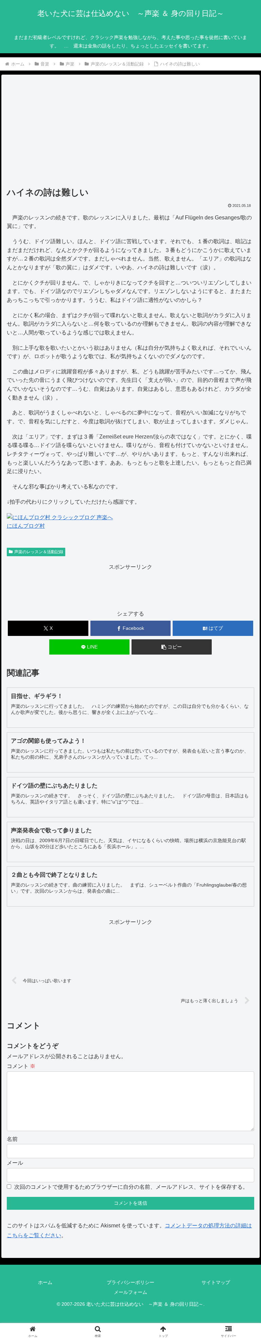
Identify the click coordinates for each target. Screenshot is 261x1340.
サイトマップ (216, 1282)
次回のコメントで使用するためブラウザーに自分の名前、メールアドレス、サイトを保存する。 (131, 1187)
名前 (12, 1139)
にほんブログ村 (26, 526)
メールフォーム (130, 1292)
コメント (21, 1066)
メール (15, 1163)
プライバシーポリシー (130, 1282)
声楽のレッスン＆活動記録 (38, 551)
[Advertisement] (130, 132)
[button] (172, 647)
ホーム (45, 1282)
